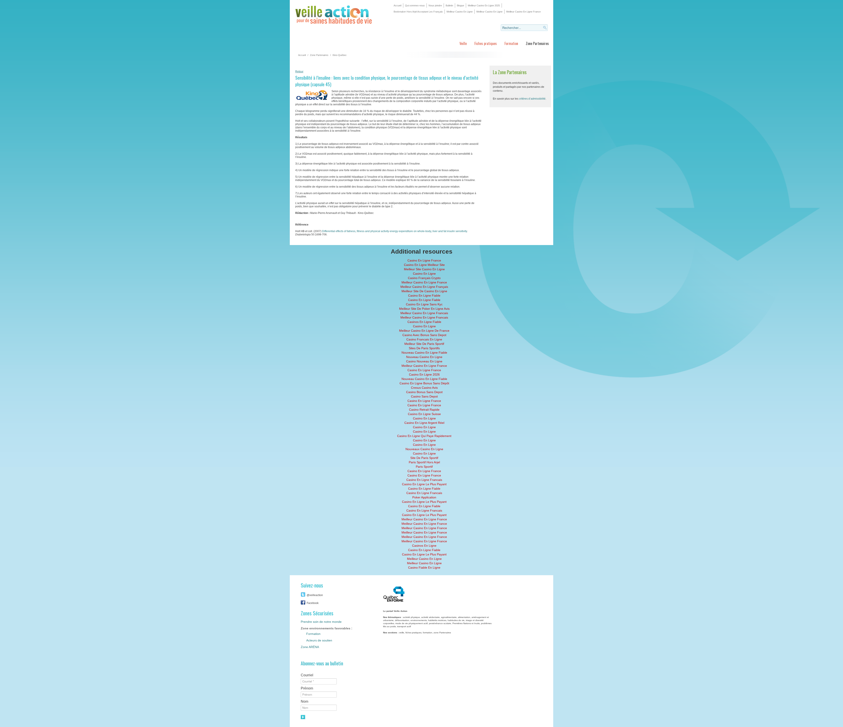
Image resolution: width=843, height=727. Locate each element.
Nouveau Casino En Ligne (424, 357)
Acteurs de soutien (319, 640)
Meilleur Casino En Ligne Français (424, 286)
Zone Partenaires (537, 43)
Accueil (397, 5)
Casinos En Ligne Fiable (424, 322)
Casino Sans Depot (424, 396)
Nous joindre (435, 5)
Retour (299, 71)
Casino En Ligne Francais (424, 480)
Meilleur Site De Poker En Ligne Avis (424, 308)
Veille (463, 43)
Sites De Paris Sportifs (424, 348)
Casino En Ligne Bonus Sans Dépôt (424, 383)
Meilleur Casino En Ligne (460, 11)
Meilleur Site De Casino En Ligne (424, 291)
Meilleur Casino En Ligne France (523, 11)
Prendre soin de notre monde (321, 621)
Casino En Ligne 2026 (424, 374)
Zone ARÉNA (310, 647)
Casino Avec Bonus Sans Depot (424, 335)
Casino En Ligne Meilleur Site (424, 265)
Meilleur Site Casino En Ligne (424, 269)
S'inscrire (303, 717)
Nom (304, 701)
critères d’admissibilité (532, 98)
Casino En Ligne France (424, 260)
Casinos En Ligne (424, 545)
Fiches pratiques (485, 43)
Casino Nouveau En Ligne (424, 361)
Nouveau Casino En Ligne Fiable (424, 352)
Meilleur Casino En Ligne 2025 (484, 5)
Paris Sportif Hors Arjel (424, 462)
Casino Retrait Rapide (424, 409)
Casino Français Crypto (424, 278)
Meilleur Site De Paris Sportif (424, 344)
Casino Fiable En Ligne (424, 567)
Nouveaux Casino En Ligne (424, 449)
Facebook (313, 603)
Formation (511, 43)
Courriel (307, 675)
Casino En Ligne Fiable (424, 295)
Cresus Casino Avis (424, 387)
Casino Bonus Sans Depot (424, 392)
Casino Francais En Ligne (424, 339)
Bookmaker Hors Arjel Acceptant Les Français (418, 11)
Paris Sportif (424, 466)
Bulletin (449, 5)
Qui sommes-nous (415, 5)
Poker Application (424, 497)
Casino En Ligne (424, 273)
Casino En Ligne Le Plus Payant (424, 484)
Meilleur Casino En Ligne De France (424, 330)
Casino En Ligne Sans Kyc (424, 304)
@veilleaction (315, 595)
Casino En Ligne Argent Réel (424, 422)
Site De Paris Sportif (424, 458)
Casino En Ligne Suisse (424, 414)
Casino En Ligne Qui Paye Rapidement (424, 436)
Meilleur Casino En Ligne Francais (424, 313)
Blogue (460, 5)
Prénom (307, 688)
